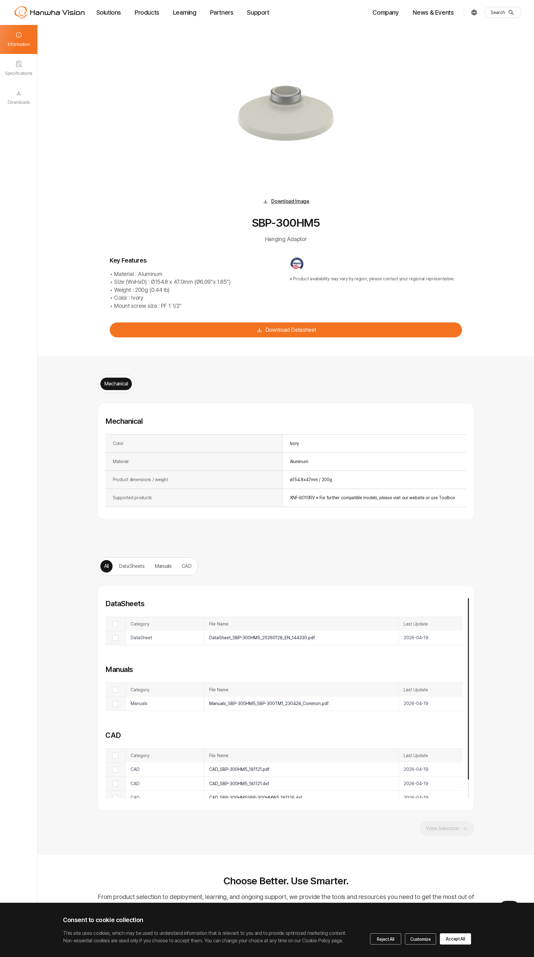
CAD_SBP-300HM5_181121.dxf (239, 783)
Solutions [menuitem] (108, 12)
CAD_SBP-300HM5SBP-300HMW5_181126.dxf (255, 797)
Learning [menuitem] (184, 12)
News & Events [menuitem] (433, 12)
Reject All (385, 939)
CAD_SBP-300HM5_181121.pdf (239, 769)
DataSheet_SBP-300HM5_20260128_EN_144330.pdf (262, 637)
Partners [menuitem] (221, 12)
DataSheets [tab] (132, 566)
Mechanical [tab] (116, 384)
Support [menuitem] (258, 12)
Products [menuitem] (147, 12)
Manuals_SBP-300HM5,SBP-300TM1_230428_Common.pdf (269, 703)
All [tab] (106, 566)
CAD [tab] (187, 566)
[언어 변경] (474, 12)
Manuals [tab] (163, 566)
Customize (420, 939)
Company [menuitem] (386, 12)
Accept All (455, 938)
